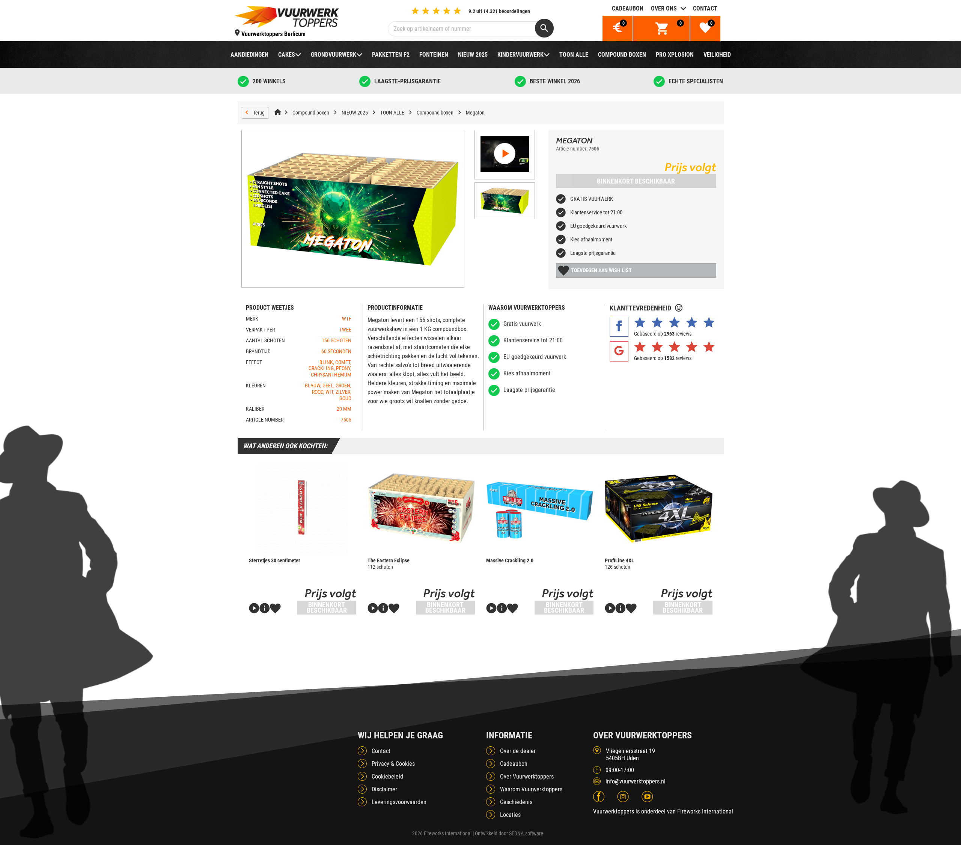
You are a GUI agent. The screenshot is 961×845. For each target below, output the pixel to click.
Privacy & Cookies (393, 763)
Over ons (664, 8)
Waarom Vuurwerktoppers (531, 789)
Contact (705, 8)
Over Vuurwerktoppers (527, 776)
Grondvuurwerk (333, 54)
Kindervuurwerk (520, 54)
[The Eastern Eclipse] (421, 509)
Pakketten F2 (391, 54)
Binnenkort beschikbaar (636, 181)
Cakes (286, 54)
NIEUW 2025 (473, 54)
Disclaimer (384, 789)
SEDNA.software (526, 833)
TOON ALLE (573, 54)
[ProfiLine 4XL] (658, 509)
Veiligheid (717, 54)
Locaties (510, 814)
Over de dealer (518, 751)
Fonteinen (433, 54)
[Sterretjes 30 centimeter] (302, 509)
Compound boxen (622, 54)
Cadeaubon (627, 8)
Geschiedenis (516, 802)
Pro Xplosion (675, 54)
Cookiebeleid (387, 776)
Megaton (475, 113)
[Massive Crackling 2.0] (539, 509)
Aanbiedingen (249, 54)
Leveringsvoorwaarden (399, 802)
